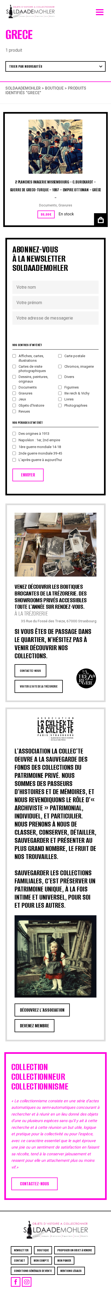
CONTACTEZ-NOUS (30, 671)
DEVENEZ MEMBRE (34, 1025)
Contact (19, 1260)
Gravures (65, 205)
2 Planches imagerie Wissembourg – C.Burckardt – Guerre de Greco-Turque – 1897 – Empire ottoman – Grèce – (55, 189)
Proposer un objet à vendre (74, 1250)
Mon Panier (64, 1260)
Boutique (54, 88)
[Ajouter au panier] (100, 219)
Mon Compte (41, 1260)
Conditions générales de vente (33, 1271)
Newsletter (21, 1250)
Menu (100, 11)
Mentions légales (71, 1271)
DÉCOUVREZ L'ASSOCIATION (42, 1010)
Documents (48, 205)
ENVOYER (28, 475)
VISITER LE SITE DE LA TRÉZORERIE (38, 686)
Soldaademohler (23, 88)
